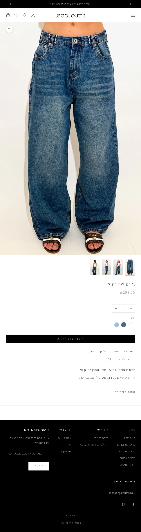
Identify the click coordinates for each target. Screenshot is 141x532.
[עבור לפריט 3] (106, 267)
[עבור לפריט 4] (95, 267)
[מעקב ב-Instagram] (124, 504)
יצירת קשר (65, 451)
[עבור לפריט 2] (118, 267)
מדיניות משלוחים (126, 445)
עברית (72, 515)
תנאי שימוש (129, 438)
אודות (68, 445)
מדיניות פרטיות (127, 458)
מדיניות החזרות (127, 451)
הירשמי (39, 466)
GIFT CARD (64, 438)
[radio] (131, 324)
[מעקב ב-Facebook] (133, 504)
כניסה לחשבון (101, 438)
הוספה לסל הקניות (70, 338)
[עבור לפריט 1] (130, 267)
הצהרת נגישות (127, 465)
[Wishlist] (16, 15)
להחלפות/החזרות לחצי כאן (94, 445)
